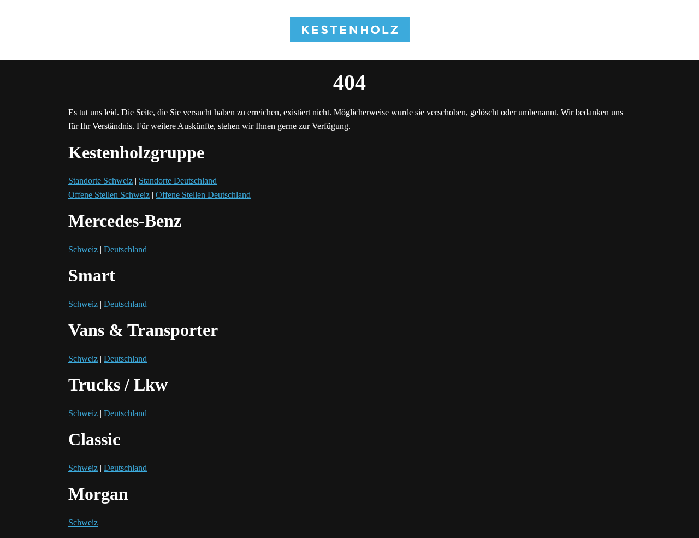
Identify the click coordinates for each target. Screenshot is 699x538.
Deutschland (125, 249)
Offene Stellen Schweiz (109, 194)
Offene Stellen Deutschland (203, 194)
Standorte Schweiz (100, 180)
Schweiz (83, 249)
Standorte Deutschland (178, 180)
